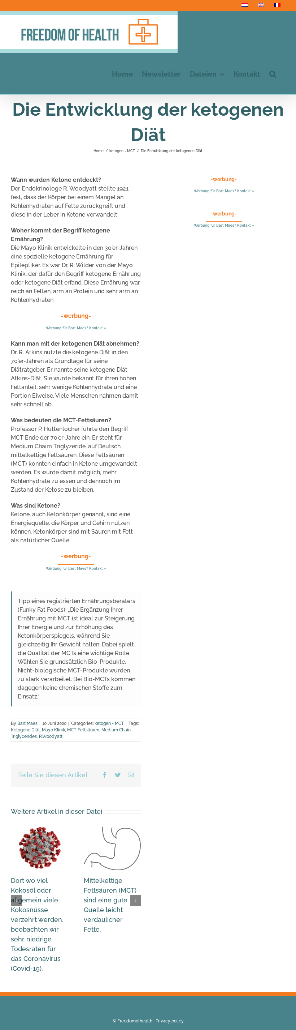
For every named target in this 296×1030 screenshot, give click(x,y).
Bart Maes (27, 723)
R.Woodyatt (50, 736)
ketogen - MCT (109, 723)
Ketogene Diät (25, 729)
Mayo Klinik (53, 729)
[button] (272, 73)
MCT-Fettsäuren (83, 729)
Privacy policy (170, 1020)
